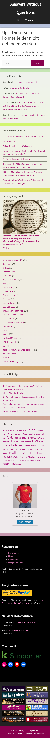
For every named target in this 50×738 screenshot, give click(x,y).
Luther (5, 330)
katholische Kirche (31, 446)
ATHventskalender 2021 (13, 260)
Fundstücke (7, 287)
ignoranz (6, 442)
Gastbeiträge (8, 291)
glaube (25, 437)
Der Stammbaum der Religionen (16, 159)
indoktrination (26, 442)
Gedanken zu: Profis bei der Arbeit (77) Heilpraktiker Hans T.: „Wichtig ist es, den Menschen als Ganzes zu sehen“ (25, 105)
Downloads (13, 553)
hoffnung (40, 438)
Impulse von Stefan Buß (13, 310)
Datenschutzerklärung (15, 733)
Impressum (33, 730)
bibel (32, 429)
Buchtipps (7, 264)
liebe (11, 449)
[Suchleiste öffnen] (18, 20)
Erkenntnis (7, 275)
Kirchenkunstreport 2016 (13, 322)
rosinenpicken (10, 456)
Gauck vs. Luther (9, 295)
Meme (5, 334)
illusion (14, 441)
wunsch (6, 463)
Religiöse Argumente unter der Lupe (18, 349)
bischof (40, 431)
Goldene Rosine (9, 303)
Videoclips (13, 559)
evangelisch (39, 434)
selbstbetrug (23, 457)
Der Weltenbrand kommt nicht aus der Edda (20, 411)
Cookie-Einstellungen (35, 733)
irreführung (38, 441)
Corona (25, 434)
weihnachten (35, 460)
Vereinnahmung (17, 460)
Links (10, 556)
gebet (18, 437)
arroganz (19, 431)
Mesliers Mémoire (10, 338)
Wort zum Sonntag (10, 361)
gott (33, 437)
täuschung (6, 460)
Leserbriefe (7, 326)
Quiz (5, 345)
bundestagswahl (16, 434)
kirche (5, 448)
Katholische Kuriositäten (13, 314)
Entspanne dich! (15, 562)
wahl (27, 460)
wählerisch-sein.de (16, 464)
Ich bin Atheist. (9, 141)
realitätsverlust (21, 452)
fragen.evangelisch (11, 279)
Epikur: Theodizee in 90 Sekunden (17, 146)
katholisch (17, 445)
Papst (41, 449)
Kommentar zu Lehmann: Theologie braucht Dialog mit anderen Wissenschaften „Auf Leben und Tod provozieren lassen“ (21, 240)
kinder (41, 445)
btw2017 (6, 434)
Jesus (6, 445)
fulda (10, 437)
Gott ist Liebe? (9, 306)
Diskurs (6, 267)
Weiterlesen (8, 248)
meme (29, 449)
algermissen (8, 430)
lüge (24, 449)
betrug (25, 431)
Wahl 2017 (7, 357)
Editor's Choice (9, 271)
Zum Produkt (25, 521)
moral (36, 449)
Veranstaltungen (9, 353)
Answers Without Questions (25, 8)
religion (38, 453)
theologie (40, 457)
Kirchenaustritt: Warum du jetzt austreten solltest (23, 136)
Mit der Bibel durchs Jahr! (26, 82)
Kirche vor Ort (9, 318)
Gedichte (6, 299)
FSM (4, 283)
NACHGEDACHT (9, 342)
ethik (31, 434)
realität (5, 453)
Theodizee (31, 457)
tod (45, 457)
